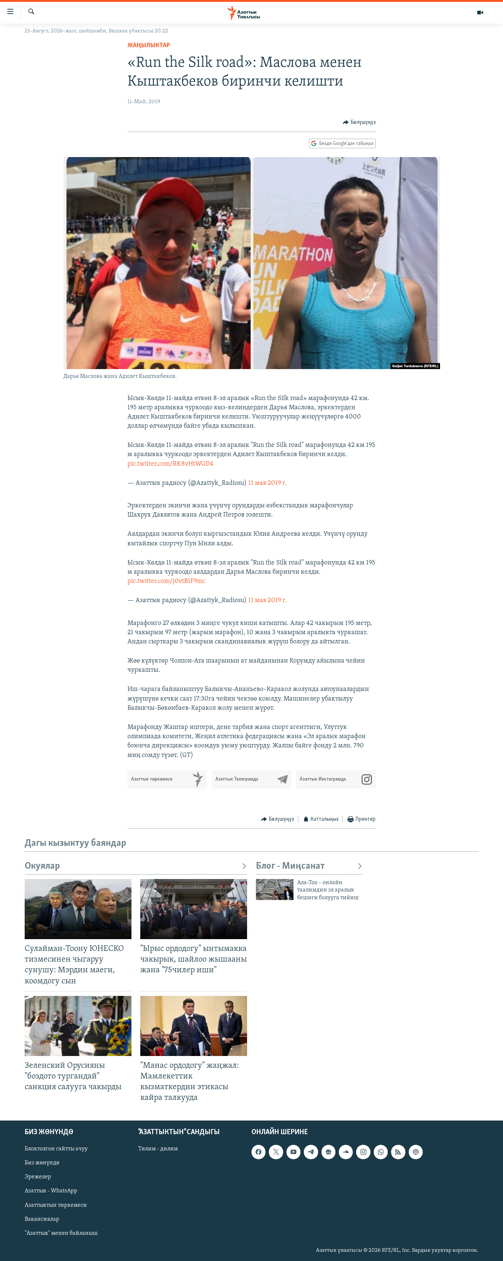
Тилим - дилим (158, 1149)
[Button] (359, 122)
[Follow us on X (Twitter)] (276, 1152)
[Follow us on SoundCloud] (346, 1152)
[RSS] (398, 1152)
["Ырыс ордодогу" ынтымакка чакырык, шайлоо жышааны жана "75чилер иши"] (193, 909)
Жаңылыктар (148, 45)
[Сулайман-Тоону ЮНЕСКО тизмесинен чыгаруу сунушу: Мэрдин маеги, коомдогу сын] (78, 909)
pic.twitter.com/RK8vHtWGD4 (170, 464)
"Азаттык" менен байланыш (61, 1233)
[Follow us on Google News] (328, 1152)
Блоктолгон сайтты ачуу (56, 1149)
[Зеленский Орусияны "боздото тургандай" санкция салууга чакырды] (78, 1026)
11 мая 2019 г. (267, 483)
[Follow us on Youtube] (293, 1152)
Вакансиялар (42, 1219)
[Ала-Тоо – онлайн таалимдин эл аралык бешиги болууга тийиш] (274, 889)
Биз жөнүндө (42, 1163)
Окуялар (42, 866)
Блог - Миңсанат (290, 866)
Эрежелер (38, 1177)
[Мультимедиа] (480, 12)
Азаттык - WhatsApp (51, 1191)
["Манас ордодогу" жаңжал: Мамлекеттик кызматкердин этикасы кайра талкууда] (193, 1026)
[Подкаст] (416, 1152)
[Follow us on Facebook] (258, 1152)
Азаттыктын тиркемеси (56, 1205)
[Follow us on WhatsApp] (381, 1152)
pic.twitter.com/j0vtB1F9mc (166, 581)
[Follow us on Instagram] (363, 1152)
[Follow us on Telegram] (311, 1152)
